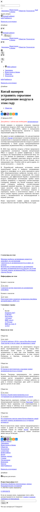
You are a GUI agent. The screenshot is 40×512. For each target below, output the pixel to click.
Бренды (3, 464)
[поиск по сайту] (2, 53)
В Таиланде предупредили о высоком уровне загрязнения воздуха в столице (17, 370)
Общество (22, 11)
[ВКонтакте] (2, 114)
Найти (3, 503)
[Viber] (8, 114)
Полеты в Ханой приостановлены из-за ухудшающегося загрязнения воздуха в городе (17, 395)
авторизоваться (32, 121)
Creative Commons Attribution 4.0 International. (18, 498)
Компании (4, 462)
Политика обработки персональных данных (16, 484)
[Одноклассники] (13, 114)
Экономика (5, 11)
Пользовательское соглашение (11, 486)
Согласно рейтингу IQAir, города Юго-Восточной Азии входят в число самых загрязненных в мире (18, 342)
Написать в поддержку (9, 21)
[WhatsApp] (10, 114)
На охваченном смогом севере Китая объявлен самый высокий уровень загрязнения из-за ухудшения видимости (19, 420)
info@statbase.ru (6, 18)
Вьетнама (29, 402)
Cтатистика (5, 451)
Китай (10, 138)
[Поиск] (1, 8)
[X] (5, 114)
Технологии (30, 11)
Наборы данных (6, 456)
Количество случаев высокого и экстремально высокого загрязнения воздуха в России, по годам (18, 267)
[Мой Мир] (16, 114)
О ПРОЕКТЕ (5, 491)
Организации (5, 460)
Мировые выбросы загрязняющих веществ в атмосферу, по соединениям (16, 260)
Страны (3, 458)
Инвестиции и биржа (13, 11)
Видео (3, 454)
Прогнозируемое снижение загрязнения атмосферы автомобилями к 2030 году (19, 300)
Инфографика (6, 452)
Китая (26, 429)
